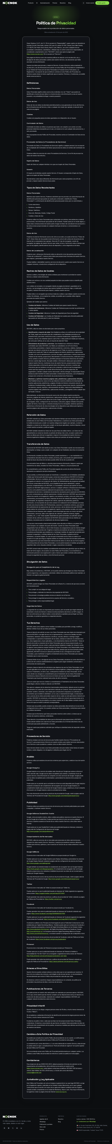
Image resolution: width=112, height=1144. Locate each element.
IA (36, 3)
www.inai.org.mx (61, 1092)
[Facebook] (4, 1128)
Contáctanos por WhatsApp (87, 1121)
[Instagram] (8, 1128)
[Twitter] (12, 1128)
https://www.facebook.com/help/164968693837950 (48, 913)
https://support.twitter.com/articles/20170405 (49, 893)
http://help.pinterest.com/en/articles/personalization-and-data (47, 956)
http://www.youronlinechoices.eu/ (37, 933)
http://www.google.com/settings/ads (38, 863)
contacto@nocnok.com (34, 1072)
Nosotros (63, 3)
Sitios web (43, 1127)
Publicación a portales (46, 1124)
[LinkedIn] (21, 1128)
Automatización (45, 3)
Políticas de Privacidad (89, 1141)
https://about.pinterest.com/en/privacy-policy (63, 961)
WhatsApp (43, 1121)
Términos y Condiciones (103, 1141)
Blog (69, 3)
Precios (55, 3)
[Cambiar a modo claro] (83, 3)
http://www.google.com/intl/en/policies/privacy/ (63, 796)
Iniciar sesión (90, 3)
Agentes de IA (44, 1119)
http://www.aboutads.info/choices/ (38, 929)
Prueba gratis (102, 3)
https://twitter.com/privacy (53, 899)
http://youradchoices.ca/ (35, 931)
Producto (31, 3)
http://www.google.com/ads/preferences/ (40, 831)
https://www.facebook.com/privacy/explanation (50, 939)
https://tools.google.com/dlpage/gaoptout (40, 869)
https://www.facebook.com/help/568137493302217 (60, 919)
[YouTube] (17, 1128)
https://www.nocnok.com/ (35, 54)
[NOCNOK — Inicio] (10, 3)
